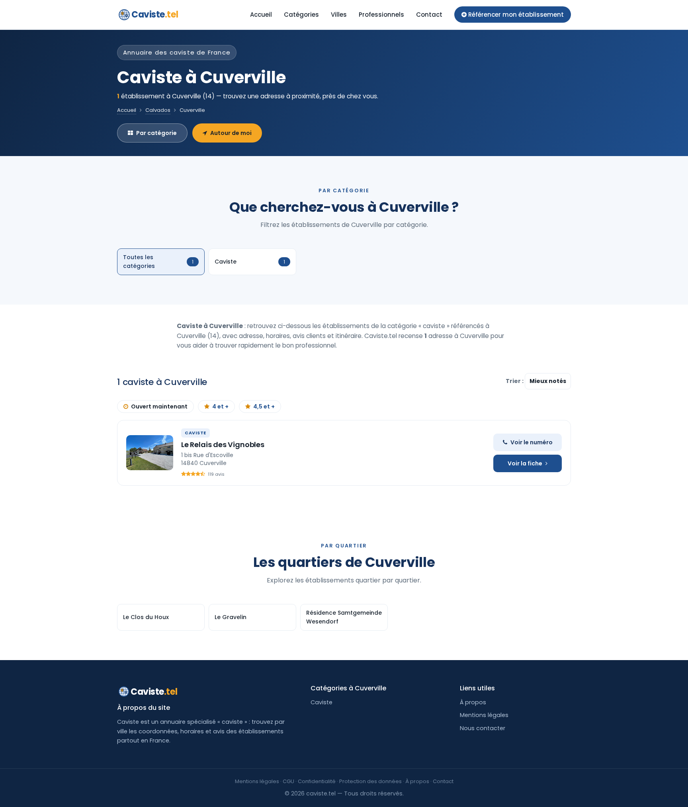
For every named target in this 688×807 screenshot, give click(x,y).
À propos (473, 702)
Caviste (154, 14)
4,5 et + (264, 406)
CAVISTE (195, 433)
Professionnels (381, 14)
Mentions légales (484, 715)
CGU (288, 781)
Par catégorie (156, 133)
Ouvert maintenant (159, 406)
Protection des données (370, 781)
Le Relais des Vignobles (222, 444)
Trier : (515, 381)
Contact (429, 14)
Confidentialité (317, 781)
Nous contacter (482, 728)
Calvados (157, 110)
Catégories (301, 14)
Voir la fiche (525, 463)
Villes (339, 14)
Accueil (261, 14)
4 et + (220, 406)
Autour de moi (231, 133)
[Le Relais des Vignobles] (149, 452)
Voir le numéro (531, 442)
